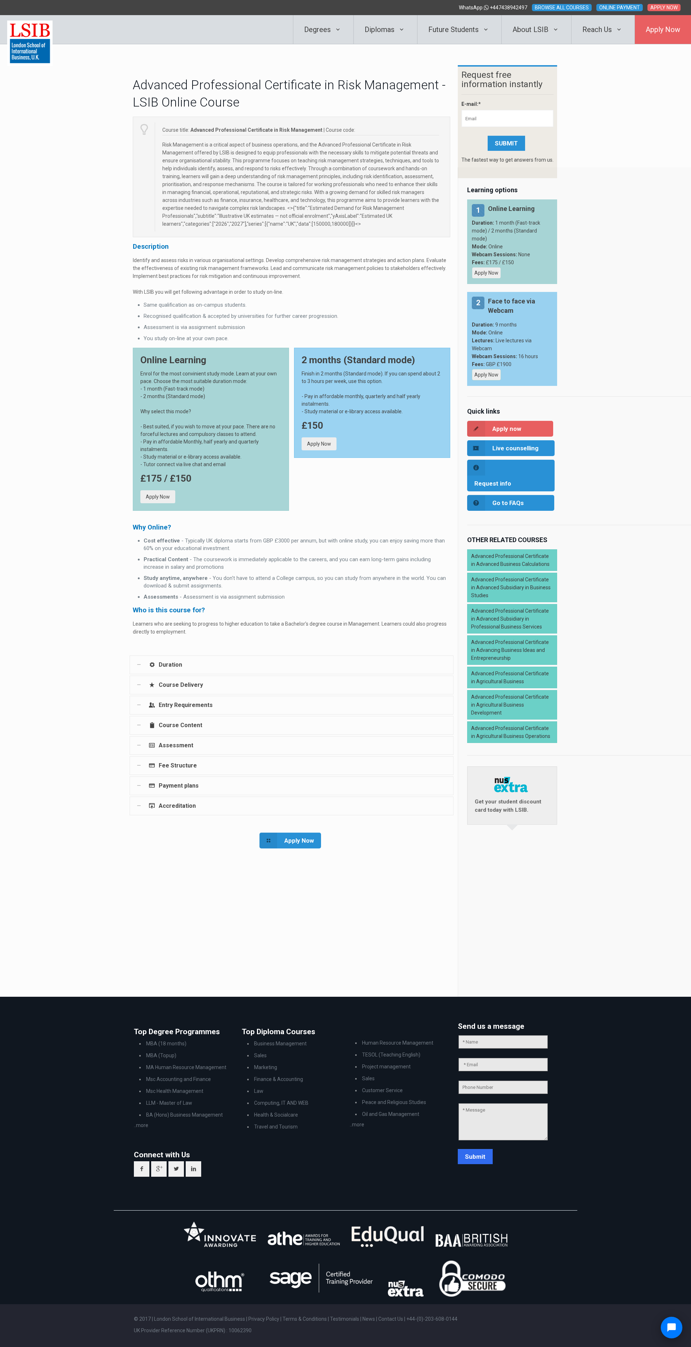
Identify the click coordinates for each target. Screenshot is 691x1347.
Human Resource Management (397, 1043)
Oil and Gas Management (390, 1114)
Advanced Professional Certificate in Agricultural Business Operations (510, 732)
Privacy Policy (264, 1319)
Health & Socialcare (276, 1115)
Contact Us (391, 1319)
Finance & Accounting (278, 1079)
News (369, 1319)
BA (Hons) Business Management (184, 1115)
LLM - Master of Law (169, 1103)
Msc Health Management (174, 1091)
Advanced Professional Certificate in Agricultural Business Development (510, 705)
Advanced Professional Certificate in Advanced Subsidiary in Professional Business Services (510, 619)
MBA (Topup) (161, 1055)
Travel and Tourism (276, 1127)
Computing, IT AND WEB (281, 1103)
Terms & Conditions (305, 1319)
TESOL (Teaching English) (391, 1055)
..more (141, 1125)
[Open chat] (671, 1327)
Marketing (265, 1067)
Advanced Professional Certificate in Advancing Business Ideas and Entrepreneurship (510, 650)
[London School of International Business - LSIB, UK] (30, 29)
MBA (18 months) (166, 1043)
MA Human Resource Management (186, 1067)
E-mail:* (471, 104)
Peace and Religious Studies (394, 1102)
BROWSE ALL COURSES (562, 7)
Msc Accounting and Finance (178, 1079)
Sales (260, 1055)
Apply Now (158, 497)
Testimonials (344, 1319)
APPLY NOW (664, 7)
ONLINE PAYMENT (619, 7)
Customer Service (382, 1090)
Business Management (280, 1043)
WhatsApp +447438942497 (493, 7)
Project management (386, 1066)
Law (258, 1091)
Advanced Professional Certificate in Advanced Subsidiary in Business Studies (511, 587)
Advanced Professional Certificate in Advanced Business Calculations (510, 560)
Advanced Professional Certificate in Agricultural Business (510, 677)
